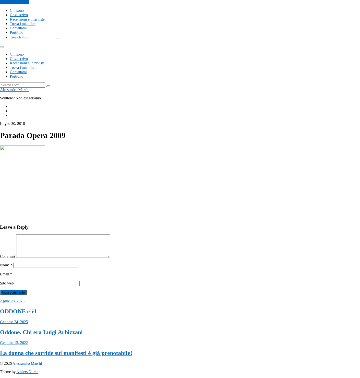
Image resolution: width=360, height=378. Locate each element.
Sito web (7, 283)
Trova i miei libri (23, 24)
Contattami (18, 28)
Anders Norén (27, 372)
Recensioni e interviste (27, 19)
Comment (7, 256)
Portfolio (16, 32)
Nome (6, 265)
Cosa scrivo (19, 15)
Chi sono (17, 10)
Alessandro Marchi (14, 90)
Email (6, 274)
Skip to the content (14, 2)
